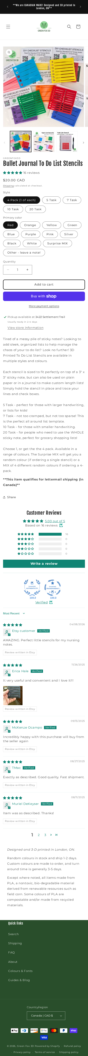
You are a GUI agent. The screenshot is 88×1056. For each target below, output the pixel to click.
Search (13, 934)
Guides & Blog (19, 980)
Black (11, 243)
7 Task (72, 200)
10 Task (13, 209)
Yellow (51, 225)
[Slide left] (4, 142)
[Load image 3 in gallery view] (67, 141)
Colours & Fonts (20, 971)
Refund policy (72, 1046)
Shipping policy (69, 1052)
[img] (12, 625)
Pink (50, 234)
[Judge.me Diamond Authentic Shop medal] (32, 588)
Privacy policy (22, 1052)
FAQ (11, 952)
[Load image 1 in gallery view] (20, 141)
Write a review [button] (44, 564)
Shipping (8, 185)
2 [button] (39, 835)
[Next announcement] (80, 6)
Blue (11, 234)
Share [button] (11, 497)
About (13, 962)
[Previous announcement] (7, 6)
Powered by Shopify (47, 1046)
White (32, 243)
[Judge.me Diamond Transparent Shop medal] (52, 588)
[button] (8, 26)
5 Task (51, 200)
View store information (25, 327)
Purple (30, 234)
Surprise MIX (57, 243)
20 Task (35, 209)
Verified (41, 602)
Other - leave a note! (24, 252)
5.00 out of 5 (55, 521)
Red (10, 225)
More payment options (44, 305)
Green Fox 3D (25, 1046)
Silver (68, 234)
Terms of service (45, 1052)
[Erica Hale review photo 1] (13, 695)
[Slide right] (83, 142)
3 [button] (45, 835)
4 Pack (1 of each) (21, 200)
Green (72, 225)
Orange (30, 225)
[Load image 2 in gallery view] (44, 141)
